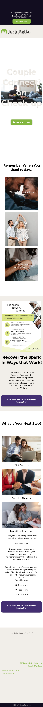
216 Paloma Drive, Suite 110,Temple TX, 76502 (22, 17)
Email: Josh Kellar (7, 673)
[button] (41, 32)
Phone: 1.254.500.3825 (10, 670)
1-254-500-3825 (22, 14)
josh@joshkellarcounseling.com (22, 12)
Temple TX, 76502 (35, 666)
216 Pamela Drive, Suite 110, (31, 663)
